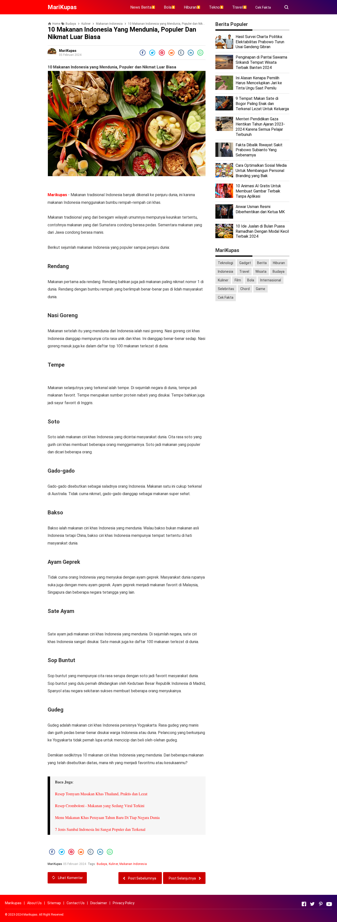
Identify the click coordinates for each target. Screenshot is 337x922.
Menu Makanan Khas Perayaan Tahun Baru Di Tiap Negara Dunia (107, 817)
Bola (250, 280)
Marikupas (57, 194)
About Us (34, 903)
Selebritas (226, 289)
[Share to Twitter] (152, 52)
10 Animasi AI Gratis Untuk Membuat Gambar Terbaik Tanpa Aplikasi (258, 191)
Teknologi (225, 263)
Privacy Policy (123, 903)
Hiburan (279, 263)
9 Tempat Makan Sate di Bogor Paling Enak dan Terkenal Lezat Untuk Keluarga (262, 103)
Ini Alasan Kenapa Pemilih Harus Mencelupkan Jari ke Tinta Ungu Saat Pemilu (259, 83)
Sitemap (54, 903)
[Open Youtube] (329, 904)
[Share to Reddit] (171, 52)
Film (238, 280)
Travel (244, 271)
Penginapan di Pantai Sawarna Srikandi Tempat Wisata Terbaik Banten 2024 (261, 62)
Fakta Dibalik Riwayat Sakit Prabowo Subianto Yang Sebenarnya (259, 150)
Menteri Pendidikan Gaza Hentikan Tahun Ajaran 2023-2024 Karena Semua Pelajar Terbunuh (260, 127)
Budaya (102, 864)
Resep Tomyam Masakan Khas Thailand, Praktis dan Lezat (101, 793)
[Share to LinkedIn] (190, 52)
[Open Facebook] (304, 904)
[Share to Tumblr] (181, 52)
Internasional (270, 280)
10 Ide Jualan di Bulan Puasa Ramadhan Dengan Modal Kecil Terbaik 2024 (262, 231)
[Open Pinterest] (321, 904)
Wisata (260, 271)
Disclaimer (98, 903)
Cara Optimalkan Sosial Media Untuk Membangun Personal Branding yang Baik (261, 170)
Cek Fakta (263, 7)
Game (260, 289)
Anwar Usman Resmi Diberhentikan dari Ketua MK (260, 209)
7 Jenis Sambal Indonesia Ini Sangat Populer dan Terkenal (100, 829)
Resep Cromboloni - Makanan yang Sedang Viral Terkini (99, 805)
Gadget (245, 263)
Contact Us (76, 903)
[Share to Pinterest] (161, 52)
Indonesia (225, 271)
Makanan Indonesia (133, 864)
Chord (245, 289)
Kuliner (113, 864)
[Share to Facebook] (142, 52)
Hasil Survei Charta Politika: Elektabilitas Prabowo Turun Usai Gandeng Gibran (260, 41)
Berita (262, 263)
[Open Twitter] (312, 904)
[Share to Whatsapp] (200, 52)
